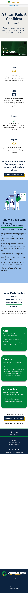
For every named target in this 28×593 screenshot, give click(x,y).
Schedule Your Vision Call (14, 418)
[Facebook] (10, 578)
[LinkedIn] (13, 578)
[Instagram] (17, 578)
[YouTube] (15, 578)
